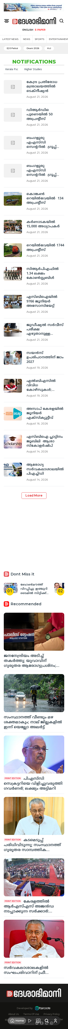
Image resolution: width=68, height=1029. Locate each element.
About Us (13, 1014)
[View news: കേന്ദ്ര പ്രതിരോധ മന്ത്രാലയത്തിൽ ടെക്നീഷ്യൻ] (13, 87)
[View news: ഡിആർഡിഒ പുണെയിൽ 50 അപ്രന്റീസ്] (13, 115)
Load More (34, 495)
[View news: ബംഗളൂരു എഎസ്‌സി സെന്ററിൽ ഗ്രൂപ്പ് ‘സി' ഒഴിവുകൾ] (13, 143)
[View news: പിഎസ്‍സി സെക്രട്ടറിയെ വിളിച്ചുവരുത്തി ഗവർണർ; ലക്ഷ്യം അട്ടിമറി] (34, 754)
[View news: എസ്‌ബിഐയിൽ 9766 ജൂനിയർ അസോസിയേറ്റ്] (13, 302)
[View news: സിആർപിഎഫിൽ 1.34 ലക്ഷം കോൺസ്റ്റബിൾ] (13, 274)
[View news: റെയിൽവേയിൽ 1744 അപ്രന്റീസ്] (13, 250)
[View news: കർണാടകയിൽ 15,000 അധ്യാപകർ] (13, 227)
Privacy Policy (52, 1014)
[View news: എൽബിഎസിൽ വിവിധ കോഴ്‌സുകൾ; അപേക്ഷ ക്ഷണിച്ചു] (13, 386)
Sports (39, 39)
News (26, 39)
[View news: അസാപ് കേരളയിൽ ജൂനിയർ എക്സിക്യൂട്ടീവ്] (13, 413)
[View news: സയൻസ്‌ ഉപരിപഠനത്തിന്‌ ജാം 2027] (13, 358)
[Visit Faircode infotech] (42, 1008)
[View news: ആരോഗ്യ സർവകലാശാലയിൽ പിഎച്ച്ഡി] (13, 469)
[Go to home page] (34, 21)
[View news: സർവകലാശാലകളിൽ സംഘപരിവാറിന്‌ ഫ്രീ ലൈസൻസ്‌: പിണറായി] (34, 939)
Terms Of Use (31, 1014)
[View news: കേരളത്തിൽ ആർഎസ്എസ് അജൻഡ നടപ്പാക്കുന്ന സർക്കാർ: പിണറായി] (34, 877)
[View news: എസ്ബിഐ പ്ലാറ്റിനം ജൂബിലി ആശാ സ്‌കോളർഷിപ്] (13, 441)
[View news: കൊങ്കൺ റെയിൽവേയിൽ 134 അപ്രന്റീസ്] (13, 199)
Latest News (10, 39)
